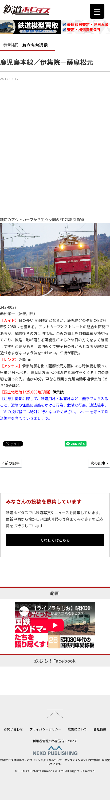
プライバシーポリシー (45, 729)
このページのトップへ (55, 713)
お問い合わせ (13, 729)
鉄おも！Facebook (55, 660)
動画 (55, 593)
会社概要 (99, 729)
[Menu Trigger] (97, 11)
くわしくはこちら (55, 540)
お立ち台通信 (35, 45)
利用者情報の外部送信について (55, 740)
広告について (77, 729)
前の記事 (12, 463)
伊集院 (58, 392)
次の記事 (98, 463)
